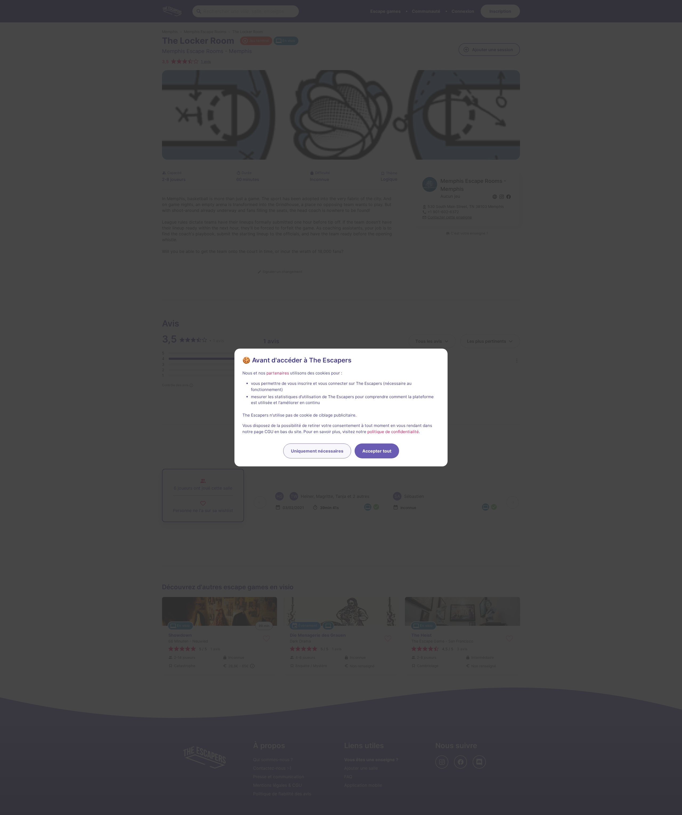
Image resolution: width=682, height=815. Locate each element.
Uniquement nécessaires (317, 451)
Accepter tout (376, 451)
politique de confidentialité (393, 431)
